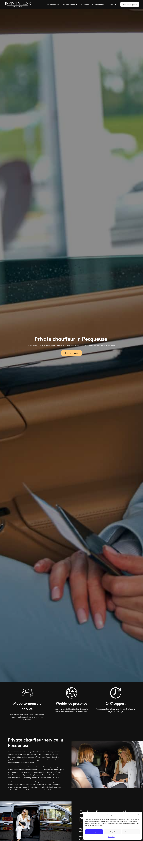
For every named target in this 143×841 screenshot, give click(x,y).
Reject (112, 832)
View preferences (131, 832)
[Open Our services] (58, 4)
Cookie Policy (111, 837)
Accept (94, 832)
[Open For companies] (77, 4)
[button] (138, 815)
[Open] (115, 4)
